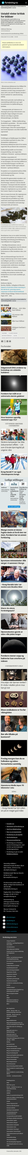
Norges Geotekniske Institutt (14, 1048)
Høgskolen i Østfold (12, 974)
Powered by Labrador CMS (14, 1151)
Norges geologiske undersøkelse (15, 1055)
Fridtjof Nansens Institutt (13, 965)
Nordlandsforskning (12, 1046)
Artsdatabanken (11, 947)
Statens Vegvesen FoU (12, 1103)
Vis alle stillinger (14, 506)
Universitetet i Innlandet (13, 1124)
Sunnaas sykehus (11, 1107)
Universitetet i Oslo (11, 1127)
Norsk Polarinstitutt (12, 1059)
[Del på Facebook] (2, 341)
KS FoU (8, 985)
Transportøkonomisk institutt (14, 1116)
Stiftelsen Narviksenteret (13, 1105)
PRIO (8, 1082)
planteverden (13, 333)
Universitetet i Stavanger (13, 1129)
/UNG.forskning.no (12, 924)
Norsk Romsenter (11, 1063)
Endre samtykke (12, 931)
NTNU (8, 1018)
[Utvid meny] (26, 2)
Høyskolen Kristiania (12, 980)
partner (4, 333)
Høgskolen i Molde (11, 972)
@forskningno (10, 917)
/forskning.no (10, 920)
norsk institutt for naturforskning (13, 338)
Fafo (8, 955)
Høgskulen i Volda (11, 976)
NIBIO (8, 997)
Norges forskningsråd (12, 1052)
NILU (8, 1003)
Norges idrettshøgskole (13, 1057)
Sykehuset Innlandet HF (13, 1110)
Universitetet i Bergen (12, 1122)
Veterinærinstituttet (11, 1139)
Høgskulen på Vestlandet (13, 978)
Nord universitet (11, 1044)
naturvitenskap (7, 335)
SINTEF (8, 1093)
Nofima (8, 1042)
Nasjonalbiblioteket (11, 1020)
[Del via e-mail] (10, 341)
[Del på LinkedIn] (7, 341)
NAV (8, 995)
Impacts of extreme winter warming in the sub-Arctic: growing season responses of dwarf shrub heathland (13, 289)
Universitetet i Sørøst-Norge (14, 1131)
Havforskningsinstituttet (13, 970)
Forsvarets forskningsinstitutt (14, 961)
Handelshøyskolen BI (12, 967)
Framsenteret (10, 963)
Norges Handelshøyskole (13, 1050)
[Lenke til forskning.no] (12, 2)
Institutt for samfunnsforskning (15, 983)
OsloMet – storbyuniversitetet (14, 1075)
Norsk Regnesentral (12, 1061)
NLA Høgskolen (11, 1008)
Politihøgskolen (11, 1080)
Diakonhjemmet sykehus (13, 949)
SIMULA (9, 1090)
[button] (2, 484)
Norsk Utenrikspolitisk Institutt (15, 1066)
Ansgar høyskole (11, 940)
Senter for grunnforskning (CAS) (15, 1095)
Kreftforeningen (11, 987)
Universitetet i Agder (12, 1120)
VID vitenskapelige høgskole (14, 1141)
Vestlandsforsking (11, 1137)
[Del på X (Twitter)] (5, 341)
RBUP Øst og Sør (11, 1084)
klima (15, 335)
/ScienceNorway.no (12, 927)
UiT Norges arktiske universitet (14, 1118)
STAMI (8, 1101)
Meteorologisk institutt (12, 993)
